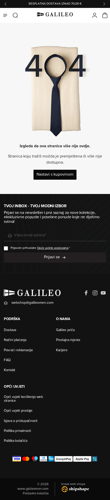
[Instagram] (95, 293)
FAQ (7, 360)
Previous (5, 4)
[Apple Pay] (82, 459)
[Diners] (43, 459)
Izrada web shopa (73, 484)
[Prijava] (95, 15)
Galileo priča (65, 330)
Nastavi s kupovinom (55, 174)
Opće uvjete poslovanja (52, 248)
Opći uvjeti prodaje (18, 410)
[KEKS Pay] (94, 459)
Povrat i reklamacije (18, 350)
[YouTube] (103, 293)
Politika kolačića (15, 441)
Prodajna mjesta (68, 340)
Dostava (10, 330)
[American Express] (51, 459)
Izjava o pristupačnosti (20, 421)
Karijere (62, 350)
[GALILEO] (55, 15)
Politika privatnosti (17, 431)
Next (104, 4)
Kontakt (9, 370)
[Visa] (17, 459)
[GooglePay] (63, 459)
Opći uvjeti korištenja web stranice (23, 399)
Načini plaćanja (15, 340)
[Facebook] (87, 293)
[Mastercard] (25, 459)
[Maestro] (34, 459)
